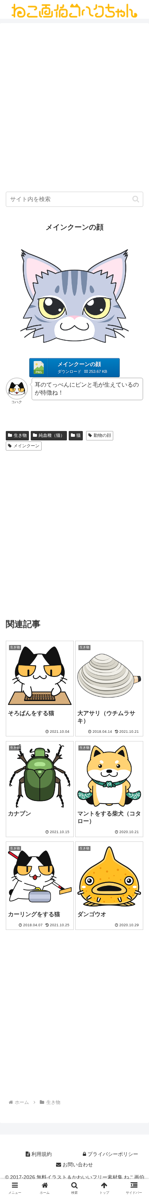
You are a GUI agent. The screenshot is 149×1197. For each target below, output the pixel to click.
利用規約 (41, 1154)
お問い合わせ (77, 1164)
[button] (135, 199)
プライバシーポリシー (112, 1154)
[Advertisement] (74, 109)
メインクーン (26, 445)
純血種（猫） (52, 435)
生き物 (20, 435)
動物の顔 (102, 435)
